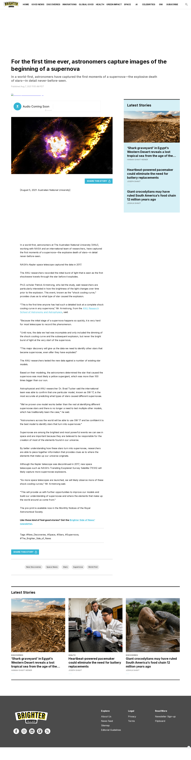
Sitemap (105, 725)
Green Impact (114, 4)
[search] (186, 4)
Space (127, 4)
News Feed (107, 721)
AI (136, 4)
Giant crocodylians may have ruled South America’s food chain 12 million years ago (151, 195)
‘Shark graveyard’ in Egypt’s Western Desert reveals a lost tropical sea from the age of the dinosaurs (150, 152)
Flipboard (160, 721)
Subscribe (172, 4)
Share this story (97, 181)
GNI (161, 4)
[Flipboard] (40, 731)
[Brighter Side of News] (11, 4)
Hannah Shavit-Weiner (137, 160)
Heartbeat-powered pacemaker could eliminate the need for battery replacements (150, 173)
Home (26, 4)
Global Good (86, 4)
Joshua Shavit (134, 203)
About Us (106, 716)
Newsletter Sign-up (165, 716)
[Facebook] (16, 731)
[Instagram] (24, 731)
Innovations (70, 4)
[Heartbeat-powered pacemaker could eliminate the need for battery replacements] (95, 625)
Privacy (132, 716)
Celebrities (148, 4)
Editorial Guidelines (111, 730)
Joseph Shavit (134, 181)
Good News (37, 4)
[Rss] (47, 731)
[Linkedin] (32, 731)
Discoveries (53, 4)
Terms (131, 721)
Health (100, 4)
